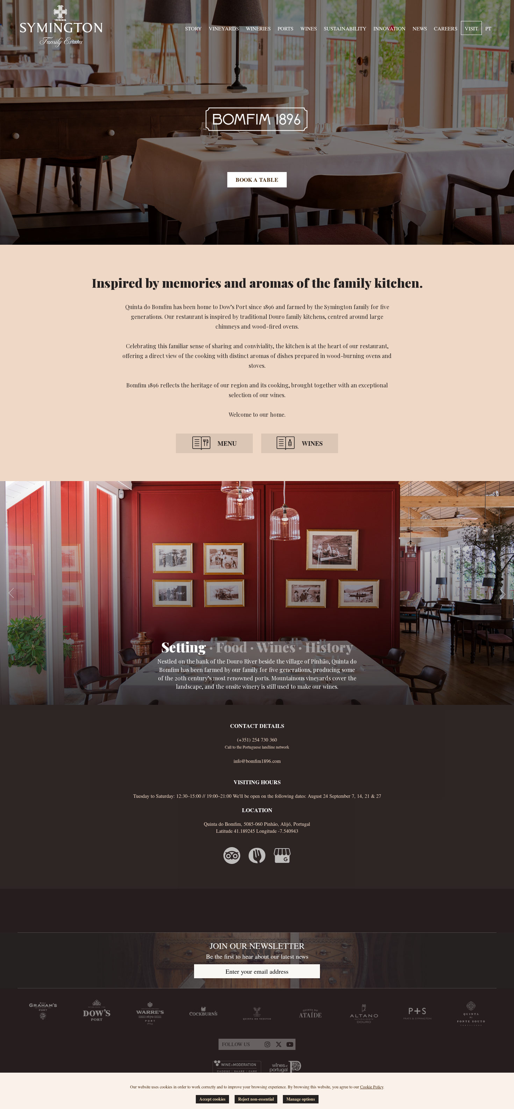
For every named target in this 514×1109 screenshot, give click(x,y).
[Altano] (364, 1014)
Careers (445, 28)
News (420, 28)
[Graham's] (43, 1014)
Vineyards (224, 28)
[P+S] (417, 1014)
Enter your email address (257, 971)
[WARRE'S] (150, 1014)
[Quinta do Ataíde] (310, 1014)
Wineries (258, 28)
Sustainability (345, 28)
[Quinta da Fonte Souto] (471, 1014)
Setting (183, 647)
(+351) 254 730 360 (257, 739)
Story (193, 28)
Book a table (257, 180)
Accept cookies (212, 1099)
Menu (227, 443)
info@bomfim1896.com (257, 761)
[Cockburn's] (203, 1014)
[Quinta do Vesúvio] (257, 1014)
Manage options (300, 1099)
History (329, 647)
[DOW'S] (96, 1014)
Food (231, 647)
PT (488, 28)
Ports (285, 28)
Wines (308, 28)
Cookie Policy (371, 1086)
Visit (471, 28)
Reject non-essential (256, 1099)
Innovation (389, 28)
